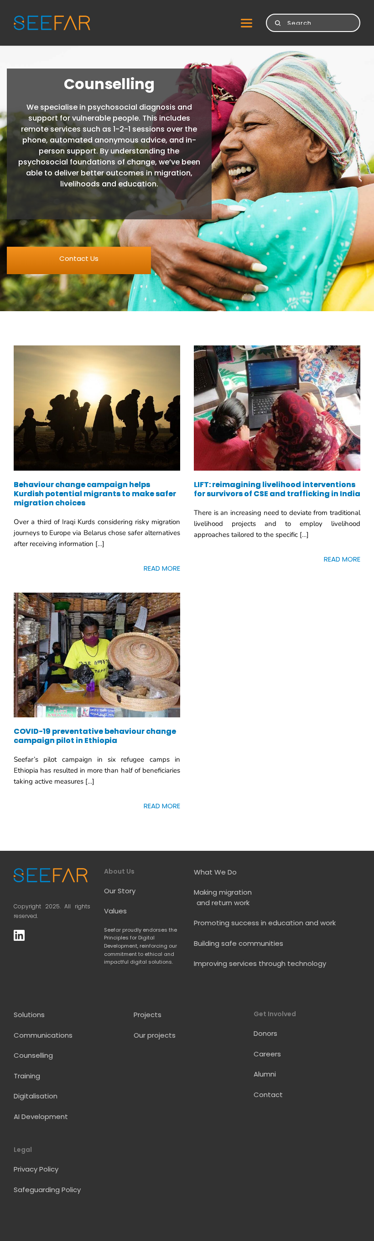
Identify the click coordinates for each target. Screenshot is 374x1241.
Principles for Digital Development (130, 941)
